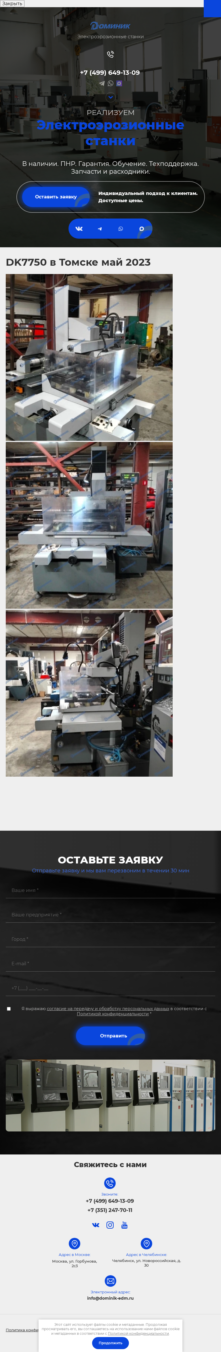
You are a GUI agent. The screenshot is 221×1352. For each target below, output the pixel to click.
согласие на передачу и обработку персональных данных (108, 1008)
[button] (56, 197)
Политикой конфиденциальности (113, 1013)
